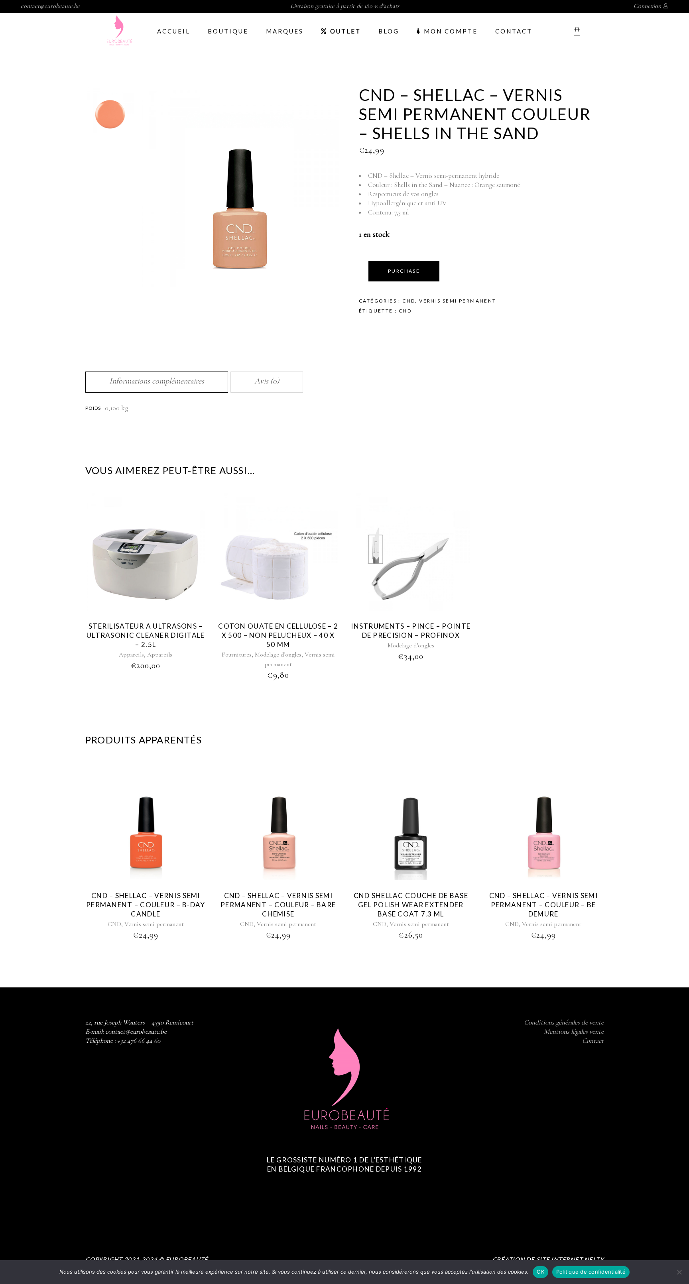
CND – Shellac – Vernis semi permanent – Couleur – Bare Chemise (278, 904)
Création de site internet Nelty (548, 1259)
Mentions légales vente (574, 1031)
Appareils (131, 655)
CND (408, 301)
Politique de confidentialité (591, 1271)
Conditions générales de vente (564, 1022)
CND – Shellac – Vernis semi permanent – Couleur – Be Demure (543, 904)
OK (540, 1271)
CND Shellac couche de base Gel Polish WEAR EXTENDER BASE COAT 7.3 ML (411, 904)
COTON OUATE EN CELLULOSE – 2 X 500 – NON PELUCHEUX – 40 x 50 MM (278, 635)
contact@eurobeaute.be (50, 6)
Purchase (404, 271)
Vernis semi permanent (457, 301)
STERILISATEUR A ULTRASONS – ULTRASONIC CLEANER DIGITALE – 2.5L (146, 635)
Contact (593, 1040)
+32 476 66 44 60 (138, 1040)
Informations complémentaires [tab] (156, 381)
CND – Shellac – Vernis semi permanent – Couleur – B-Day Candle (145, 904)
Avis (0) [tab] (266, 381)
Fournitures (237, 655)
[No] (679, 1272)
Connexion (647, 6)
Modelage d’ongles (278, 655)
